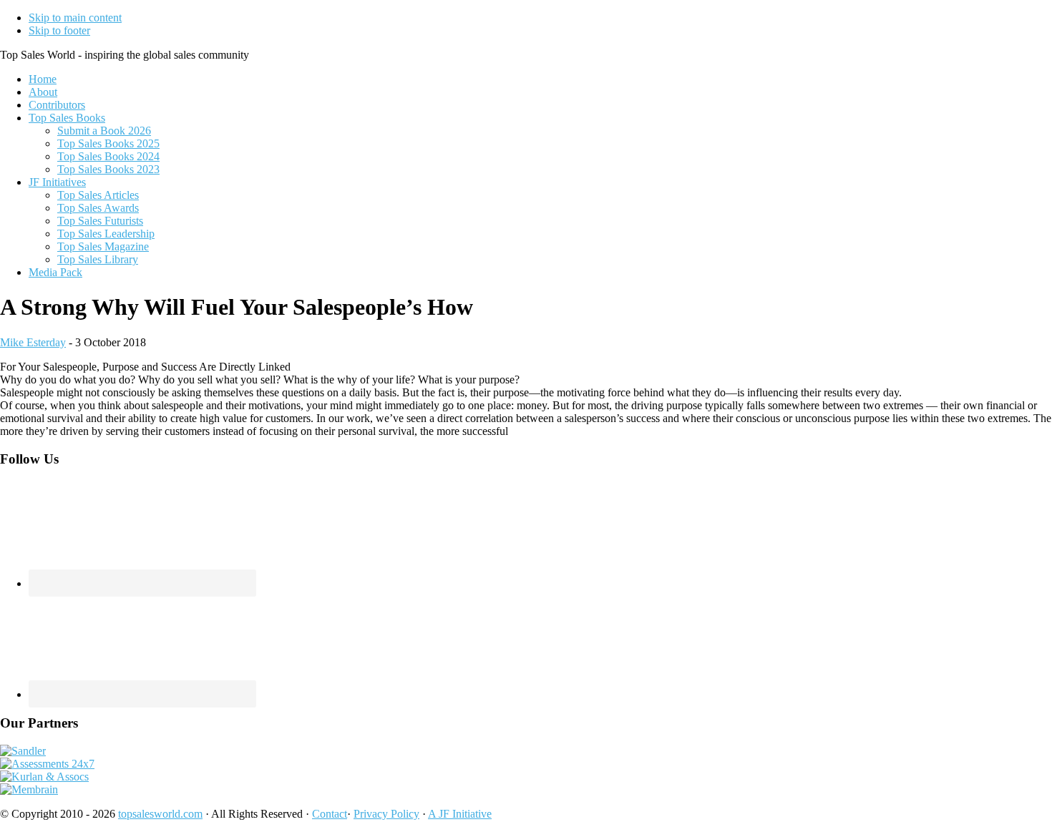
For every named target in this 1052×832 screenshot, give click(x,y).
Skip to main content (75, 17)
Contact (329, 814)
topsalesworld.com (160, 814)
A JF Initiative (460, 814)
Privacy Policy (386, 814)
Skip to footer (59, 30)
